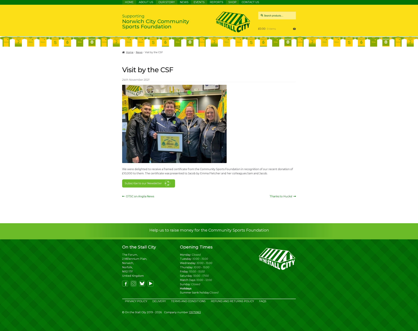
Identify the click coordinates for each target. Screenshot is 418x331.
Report (67, 39)
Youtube (150, 283)
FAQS (262, 301)
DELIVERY (159, 301)
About (18, 39)
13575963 (195, 312)
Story (31, 42)
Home (6, 42)
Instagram (134, 283)
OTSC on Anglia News (140, 197)
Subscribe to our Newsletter (143, 183)
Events (55, 39)
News (43, 42)
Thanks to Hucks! (281, 197)
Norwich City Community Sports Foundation (155, 22)
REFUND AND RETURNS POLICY (232, 301)
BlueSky (142, 283)
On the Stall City (225, 22)
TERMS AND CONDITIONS (188, 301)
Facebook (125, 283)
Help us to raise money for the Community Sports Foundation (209, 230)
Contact (92, 39)
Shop (80, 42)
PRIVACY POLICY (136, 301)
